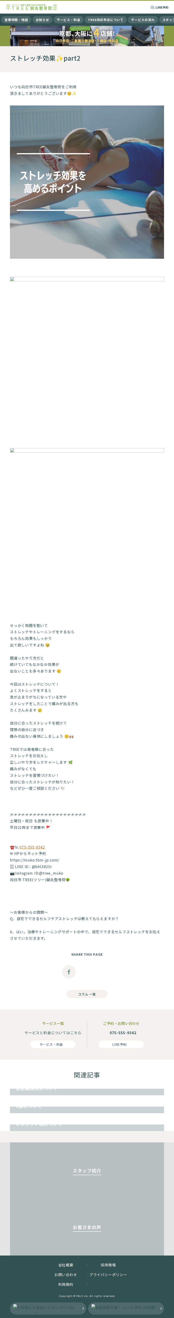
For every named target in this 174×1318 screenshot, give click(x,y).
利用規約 (65, 1284)
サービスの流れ (143, 19)
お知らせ (42, 19)
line (105, 972)
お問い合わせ (65, 1274)
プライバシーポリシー (108, 1274)
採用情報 (108, 1265)
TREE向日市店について (105, 19)
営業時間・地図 (16, 19)
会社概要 (65, 1265)
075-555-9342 (32, 847)
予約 (162, 7)
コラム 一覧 (87, 994)
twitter (87, 972)
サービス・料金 (68, 19)
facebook (69, 972)
